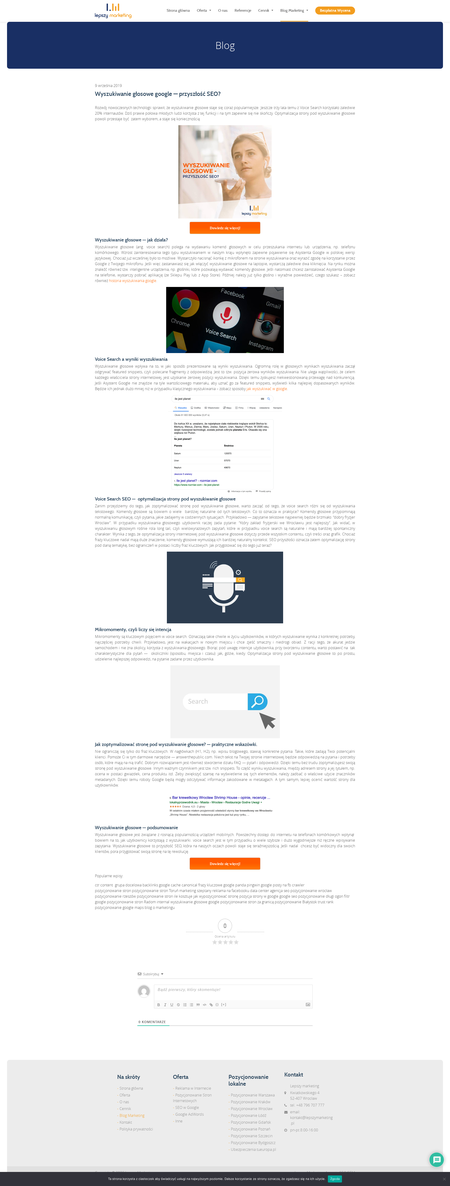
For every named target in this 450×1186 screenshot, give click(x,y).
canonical (189, 885)
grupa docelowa (128, 885)
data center (259, 890)
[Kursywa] (165, 1005)
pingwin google (259, 885)
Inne (179, 1121)
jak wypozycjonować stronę (215, 896)
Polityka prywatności (136, 1129)
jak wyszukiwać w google (267, 388)
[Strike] (178, 1005)
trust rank (326, 901)
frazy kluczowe (210, 885)
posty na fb (282, 885)
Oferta (202, 10)
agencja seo (279, 890)
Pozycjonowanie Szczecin (252, 1135)
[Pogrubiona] (158, 1005)
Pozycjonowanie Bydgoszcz (253, 1142)
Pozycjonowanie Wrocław (252, 1108)
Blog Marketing (292, 10)
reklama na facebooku (230, 890)
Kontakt (126, 1122)
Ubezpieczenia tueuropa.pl (253, 1149)
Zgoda (335, 1179)
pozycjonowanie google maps (119, 907)
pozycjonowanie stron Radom (131, 901)
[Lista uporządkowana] (185, 1005)
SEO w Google (187, 1107)
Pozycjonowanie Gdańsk (251, 1122)
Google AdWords (189, 1114)
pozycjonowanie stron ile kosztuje (164, 896)
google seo (288, 896)
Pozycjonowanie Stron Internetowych (192, 1097)
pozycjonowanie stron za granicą (247, 901)
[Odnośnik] (211, 1005)
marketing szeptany (195, 890)
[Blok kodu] (204, 1005)
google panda (234, 885)
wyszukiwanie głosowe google (194, 901)
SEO (272, 539)
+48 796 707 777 (310, 1105)
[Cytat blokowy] (198, 1005)
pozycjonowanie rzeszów (115, 896)
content (106, 885)
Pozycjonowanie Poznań (250, 1129)
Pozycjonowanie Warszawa (253, 1095)
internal (163, 901)
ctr (97, 885)
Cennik (263, 10)
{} (217, 1004)
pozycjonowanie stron (113, 890)
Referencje (243, 10)
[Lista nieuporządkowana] (191, 1005)
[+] (223, 1004)
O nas (223, 10)
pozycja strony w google (258, 896)
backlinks (150, 885)
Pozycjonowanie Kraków (250, 1101)
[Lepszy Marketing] (115, 11)
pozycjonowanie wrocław (311, 890)
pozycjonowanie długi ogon (320, 896)
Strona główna (178, 10)
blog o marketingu (160, 907)
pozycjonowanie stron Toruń (155, 890)
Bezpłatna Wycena (335, 10)
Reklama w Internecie (193, 1088)
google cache (170, 885)
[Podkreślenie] (172, 1005)
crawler (298, 885)
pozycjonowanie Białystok (296, 901)
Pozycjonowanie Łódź (248, 1115)
